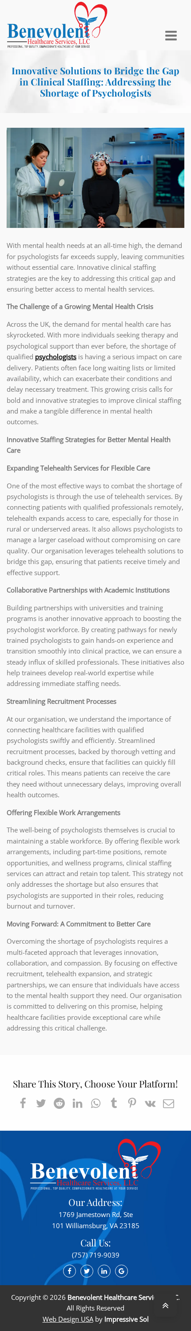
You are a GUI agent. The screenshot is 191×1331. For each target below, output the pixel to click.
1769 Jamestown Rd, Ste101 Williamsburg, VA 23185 (95, 1220)
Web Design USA (68, 1319)
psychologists (55, 356)
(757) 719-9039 (95, 1254)
